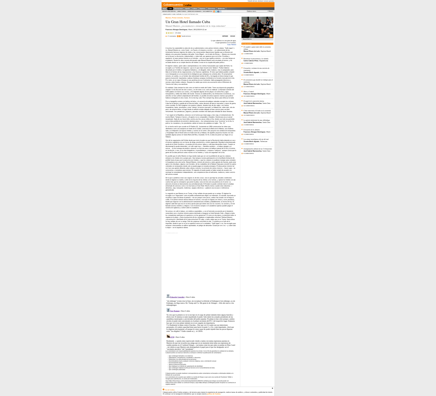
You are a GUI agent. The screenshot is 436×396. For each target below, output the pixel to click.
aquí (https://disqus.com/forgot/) (205, 382)
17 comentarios (172, 36)
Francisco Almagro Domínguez (176, 29)
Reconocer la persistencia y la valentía (256, 58)
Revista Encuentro (169, 11)
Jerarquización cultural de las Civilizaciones (258, 149)
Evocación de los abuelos (252, 130)
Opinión (187, 8)
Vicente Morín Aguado (251, 72)
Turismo (187, 18)
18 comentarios (249, 96)
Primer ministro (177, 18)
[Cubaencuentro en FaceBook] (218, 11)
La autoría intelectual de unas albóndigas (257, 120)
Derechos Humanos (194, 11)
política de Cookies (213, 394)
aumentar (271, 1)
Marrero (168, 18)
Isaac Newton (231, 44)
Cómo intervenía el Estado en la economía (257, 110)
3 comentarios (249, 134)
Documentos (207, 11)
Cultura (194, 8)
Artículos (179, 14)
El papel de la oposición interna (254, 101)
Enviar (232, 36)
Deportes (202, 8)
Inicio (164, 8)
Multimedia (221, 8)
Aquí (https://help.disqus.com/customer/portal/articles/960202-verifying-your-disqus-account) (194, 381)
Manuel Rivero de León (252, 51)
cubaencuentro (167, 14)
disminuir (260, 1)
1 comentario (248, 53)
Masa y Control (249, 91)
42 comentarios (249, 105)
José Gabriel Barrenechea (253, 103)
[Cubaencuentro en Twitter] (216, 11)
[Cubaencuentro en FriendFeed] (220, 11)
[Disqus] (201, 263)
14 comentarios (249, 115)
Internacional (178, 8)
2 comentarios (249, 124)
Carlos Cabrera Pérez (251, 61)
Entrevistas (211, 8)
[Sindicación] (214, 11)
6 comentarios (249, 153)
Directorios (181, 11)
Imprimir (225, 36)
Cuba (170, 8)
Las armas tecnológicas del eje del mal (256, 139)
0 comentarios (249, 75)
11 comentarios (249, 86)
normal (266, 1)
